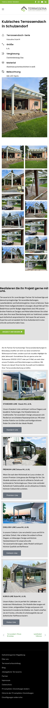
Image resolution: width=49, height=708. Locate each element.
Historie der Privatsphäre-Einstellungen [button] (18, 693)
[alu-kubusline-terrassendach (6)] (13, 255)
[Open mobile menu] (3, 9)
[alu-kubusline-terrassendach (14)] (13, 181)
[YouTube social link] (42, 2)
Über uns (5, 659)
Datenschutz (7, 684)
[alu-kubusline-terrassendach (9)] (36, 227)
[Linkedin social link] (45, 2)
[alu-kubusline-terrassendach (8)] (13, 237)
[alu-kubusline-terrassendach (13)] (36, 185)
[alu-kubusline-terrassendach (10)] (13, 219)
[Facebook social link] (35, 2)
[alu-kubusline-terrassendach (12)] (13, 202)
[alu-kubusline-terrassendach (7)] (36, 245)
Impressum (6, 680)
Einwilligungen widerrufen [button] (12, 697)
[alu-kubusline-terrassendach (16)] (13, 157)
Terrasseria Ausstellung (11, 663)
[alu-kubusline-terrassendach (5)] (36, 262)
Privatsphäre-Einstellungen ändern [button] (15, 689)
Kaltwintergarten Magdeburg (13, 655)
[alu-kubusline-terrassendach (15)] (36, 157)
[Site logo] (34, 9)
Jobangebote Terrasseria (12, 672)
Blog (4, 667)
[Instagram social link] (38, 2)
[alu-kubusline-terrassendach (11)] (36, 209)
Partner (5, 676)
